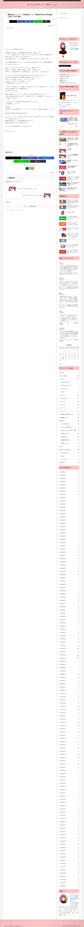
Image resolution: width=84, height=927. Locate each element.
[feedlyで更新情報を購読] (30, 168)
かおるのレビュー (74, 74)
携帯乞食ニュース (9, 152)
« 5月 (60, 363)
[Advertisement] (29, 37)
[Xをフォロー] (27, 168)
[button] (46, 21)
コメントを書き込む (30, 206)
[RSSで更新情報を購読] (32, 168)
